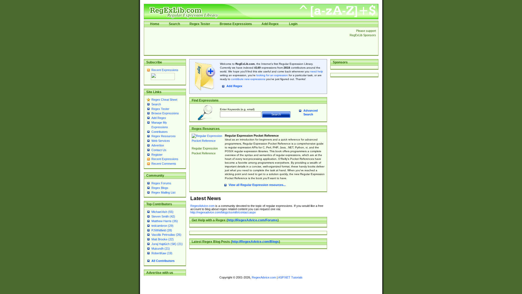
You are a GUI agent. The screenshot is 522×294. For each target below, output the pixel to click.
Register (157, 154)
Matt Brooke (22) (162, 239)
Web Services (160, 140)
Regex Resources (163, 136)
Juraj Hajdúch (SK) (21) (167, 244)
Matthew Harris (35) (164, 221)
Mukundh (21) (160, 248)
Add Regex (270, 24)
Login (293, 24)
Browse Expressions (236, 24)
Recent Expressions (164, 70)
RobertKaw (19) (161, 253)
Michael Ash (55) (162, 211)
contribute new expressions (248, 79)
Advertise (157, 145)
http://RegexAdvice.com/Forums (253, 220)
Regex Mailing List (163, 192)
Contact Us (158, 150)
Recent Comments (163, 163)
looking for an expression (272, 75)
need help (316, 71)
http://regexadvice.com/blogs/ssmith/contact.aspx (223, 212)
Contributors (159, 131)
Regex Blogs (159, 187)
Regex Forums (161, 183)
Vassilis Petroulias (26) (166, 234)
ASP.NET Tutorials (290, 277)
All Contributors (163, 260)
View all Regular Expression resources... (257, 184)
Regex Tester (199, 24)
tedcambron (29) (162, 225)
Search (174, 24)
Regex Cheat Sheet (164, 99)
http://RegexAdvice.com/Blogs (255, 242)
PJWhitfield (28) (161, 230)
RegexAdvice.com (202, 205)
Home (154, 24)
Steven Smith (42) (163, 216)
